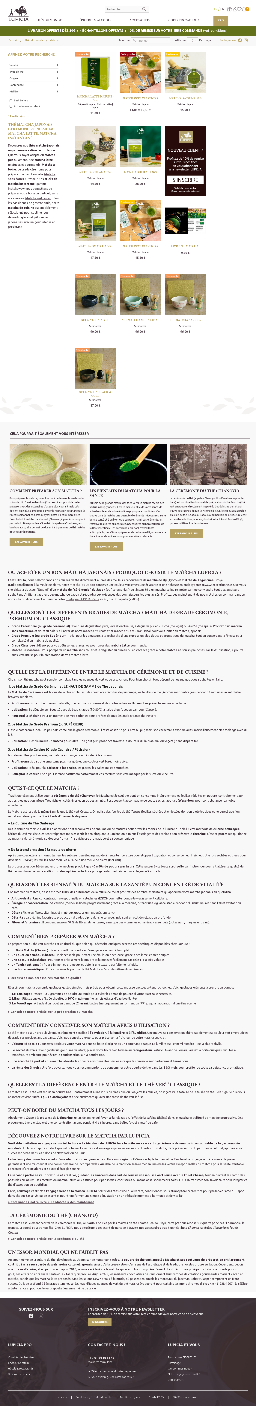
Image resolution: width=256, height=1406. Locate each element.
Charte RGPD (156, 1397)
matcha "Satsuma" (128, 631)
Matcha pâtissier (38, 198)
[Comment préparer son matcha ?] (48, 464)
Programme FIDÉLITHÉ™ (182, 1357)
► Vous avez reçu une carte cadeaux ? (111, 1376)
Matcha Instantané (25, 650)
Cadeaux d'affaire (19, 1362)
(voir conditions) (128, 30)
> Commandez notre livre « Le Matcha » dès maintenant (51, 1202)
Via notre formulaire (100, 1362)
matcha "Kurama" (96, 631)
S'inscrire (100, 1322)
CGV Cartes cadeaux (184, 1397)
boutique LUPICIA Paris (82, 599)
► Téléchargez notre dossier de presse (112, 1371)
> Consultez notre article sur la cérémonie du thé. (46, 1238)
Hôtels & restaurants (21, 1368)
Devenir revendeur (19, 1374)
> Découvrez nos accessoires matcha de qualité (45, 978)
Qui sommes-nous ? (180, 1368)
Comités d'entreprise (21, 1357)
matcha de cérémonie (28, 838)
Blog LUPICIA (175, 1379)
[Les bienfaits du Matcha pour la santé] (128, 464)
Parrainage (174, 1362)
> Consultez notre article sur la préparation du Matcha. (51, 1011)
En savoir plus (26, 541)
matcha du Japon (82, 584)
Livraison (61, 1397)
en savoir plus (186, 533)
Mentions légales (130, 1397)
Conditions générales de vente (94, 1397)
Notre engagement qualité (184, 1374)
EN (222, 9)
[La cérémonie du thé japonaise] (208, 464)
